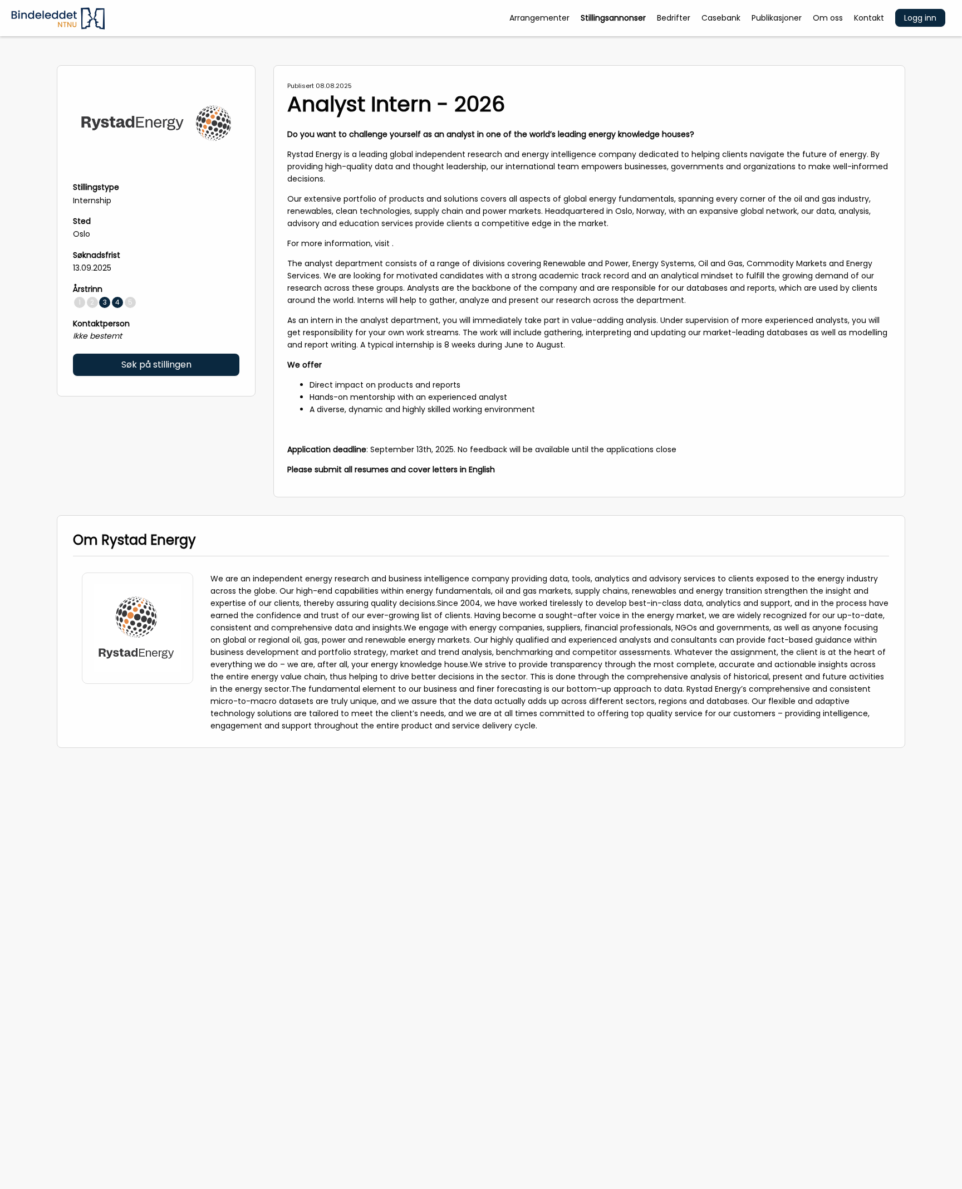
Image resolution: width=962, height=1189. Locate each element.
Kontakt (869, 17)
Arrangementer (539, 17)
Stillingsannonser (613, 17)
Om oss (828, 17)
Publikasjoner (777, 17)
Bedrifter (673, 17)
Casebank (720, 17)
